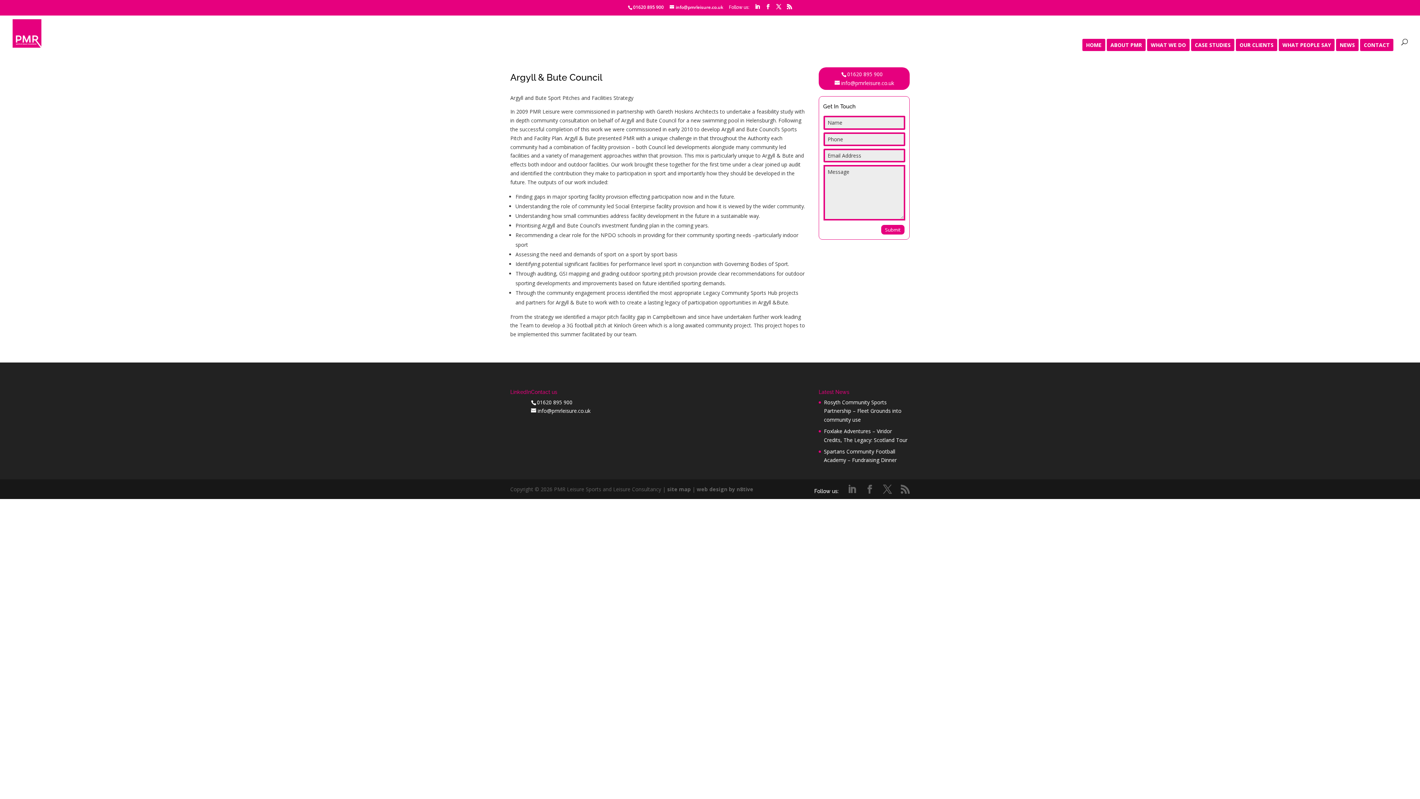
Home (1094, 45)
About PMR (1126, 45)
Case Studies (1213, 45)
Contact (1377, 45)
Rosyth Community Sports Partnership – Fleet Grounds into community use (863, 411)
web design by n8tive (725, 489)
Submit (892, 229)
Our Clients (1257, 45)
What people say (1306, 45)
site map (679, 489)
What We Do (1168, 45)
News (1347, 45)
